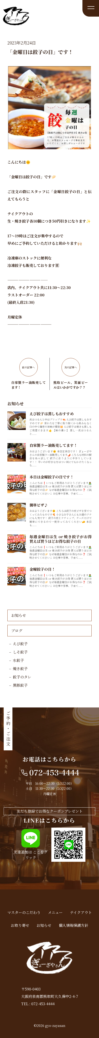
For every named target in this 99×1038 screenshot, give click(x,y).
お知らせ (18, 615)
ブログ (16, 630)
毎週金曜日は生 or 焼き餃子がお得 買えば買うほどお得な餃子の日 (60, 539)
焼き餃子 (20, 668)
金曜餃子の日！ (42, 569)
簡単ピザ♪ (38, 505)
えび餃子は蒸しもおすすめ (51, 413)
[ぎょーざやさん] (16, 23)
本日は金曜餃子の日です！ (51, 477)
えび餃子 (20, 643)
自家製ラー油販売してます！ (53, 445)
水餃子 (18, 660)
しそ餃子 (20, 652)
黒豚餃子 (20, 685)
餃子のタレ (22, 677)
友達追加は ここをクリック (31, 854)
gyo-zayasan (55, 1025)
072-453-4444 (43, 1003)
